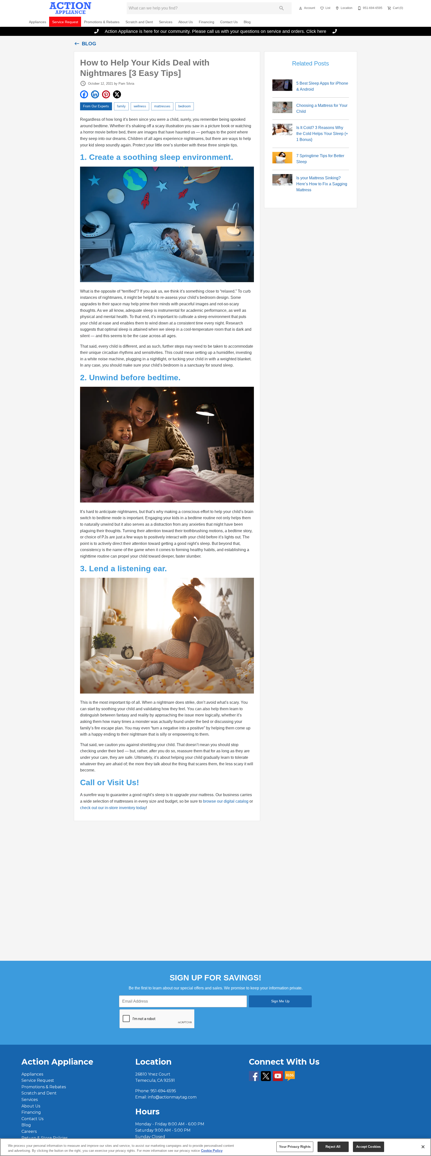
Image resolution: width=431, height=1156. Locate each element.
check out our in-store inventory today (113, 808)
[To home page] (70, 8)
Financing (206, 22)
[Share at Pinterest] (106, 94)
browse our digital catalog (225, 801)
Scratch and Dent (139, 22)
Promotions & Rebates (101, 22)
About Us (185, 22)
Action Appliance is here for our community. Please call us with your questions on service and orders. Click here (215, 31)
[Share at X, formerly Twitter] (117, 94)
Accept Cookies (368, 1147)
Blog (247, 22)
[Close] (423, 1146)
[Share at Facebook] (84, 94)
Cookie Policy (211, 1151)
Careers (29, 1131)
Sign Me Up (280, 1001)
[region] (215, 1147)
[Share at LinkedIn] (95, 94)
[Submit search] (282, 8)
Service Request (65, 22)
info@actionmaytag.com (172, 1097)
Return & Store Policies (44, 1138)
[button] (301, 8)
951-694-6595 (163, 1091)
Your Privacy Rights (294, 1147)
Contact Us (229, 22)
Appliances (37, 22)
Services (165, 22)
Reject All (332, 1147)
